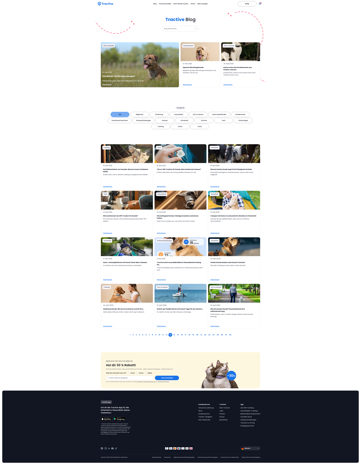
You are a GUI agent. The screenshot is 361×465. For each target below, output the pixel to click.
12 (166, 335)
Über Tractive (224, 408)
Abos (200, 411)
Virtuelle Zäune (246, 417)
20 (197, 335)
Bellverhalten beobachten (250, 414)
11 (163, 335)
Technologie (243, 120)
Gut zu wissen (198, 114)
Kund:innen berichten (120, 120)
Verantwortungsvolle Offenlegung (208, 457)
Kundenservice (204, 414)
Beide (150, 373)
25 (218, 335)
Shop (247, 4)
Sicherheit (184, 120)
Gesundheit (178, 114)
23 (209, 335)
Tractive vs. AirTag (247, 423)
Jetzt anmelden (167, 378)
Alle (120, 114)
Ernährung (159, 114)
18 (189, 335)
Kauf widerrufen (204, 420)
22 (205, 335)
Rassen (165, 120)
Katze (180, 126)
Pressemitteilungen (143, 120)
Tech (223, 120)
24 (214, 335)
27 (226, 335)
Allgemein (139, 114)
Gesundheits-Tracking (249, 411)
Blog (154, 4)
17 (185, 335)
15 (178, 335)
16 (182, 335)
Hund (200, 126)
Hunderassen (240, 114)
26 (222, 335)
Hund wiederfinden (219, 114)
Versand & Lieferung (206, 408)
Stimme (204, 120)
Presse (221, 417)
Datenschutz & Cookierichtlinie (230, 457)
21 (201, 335)
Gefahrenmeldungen (248, 420)
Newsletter (223, 420)
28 (230, 335)
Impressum (167, 457)
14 (174, 335)
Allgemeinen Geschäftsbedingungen (146, 381)
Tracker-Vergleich (205, 417)
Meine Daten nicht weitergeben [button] (251, 457)
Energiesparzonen (247, 426)
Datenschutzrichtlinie (163, 381)
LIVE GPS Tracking (247, 408)
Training (160, 126)
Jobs (221, 411)
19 (193, 335)
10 (159, 335)
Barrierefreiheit (156, 457)
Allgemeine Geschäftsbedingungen (184, 457)
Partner (222, 414)
